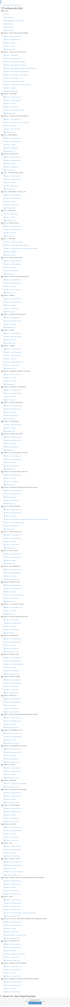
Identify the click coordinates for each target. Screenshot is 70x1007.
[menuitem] (1, 3)
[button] (1, 1)
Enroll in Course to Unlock (35, 1003)
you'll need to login (41, 1001)
